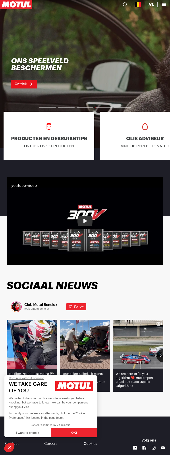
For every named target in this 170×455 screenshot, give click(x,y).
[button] (9, 447)
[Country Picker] (138, 4)
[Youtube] (163, 448)
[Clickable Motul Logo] (16, 4)
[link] (55, 73)
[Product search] (125, 4)
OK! (74, 432)
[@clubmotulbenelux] (16, 306)
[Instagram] (154, 448)
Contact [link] (12, 443)
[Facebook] (144, 448)
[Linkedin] (135, 448)
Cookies (90, 443)
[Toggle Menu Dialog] (163, 4)
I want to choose (27, 432)
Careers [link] (50, 443)
